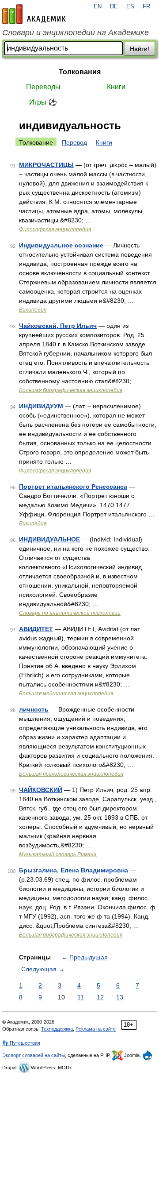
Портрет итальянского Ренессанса (73, 486)
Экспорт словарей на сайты (33, 1055)
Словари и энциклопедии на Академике (75, 32)
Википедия (32, 310)
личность (34, 709)
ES (130, 7)
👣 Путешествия (21, 1043)
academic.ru (34, 14)
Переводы (43, 87)
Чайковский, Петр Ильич (58, 325)
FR (146, 7)
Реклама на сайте (96, 1029)
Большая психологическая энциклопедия (71, 774)
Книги (116, 87)
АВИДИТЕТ (36, 628)
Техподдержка (57, 1029)
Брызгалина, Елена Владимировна (73, 870)
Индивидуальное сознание (61, 245)
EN (98, 7)
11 (80, 997)
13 (119, 997)
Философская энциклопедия (55, 229)
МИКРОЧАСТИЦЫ (46, 164)
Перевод (74, 142)
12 (100, 997)
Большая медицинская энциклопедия (66, 693)
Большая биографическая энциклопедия (70, 390)
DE (114, 7)
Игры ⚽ (43, 102)
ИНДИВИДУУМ (41, 406)
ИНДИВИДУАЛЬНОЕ (49, 539)
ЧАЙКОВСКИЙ (40, 789)
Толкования (80, 72)
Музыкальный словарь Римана (58, 854)
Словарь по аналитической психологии (70, 613)
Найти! (139, 48)
